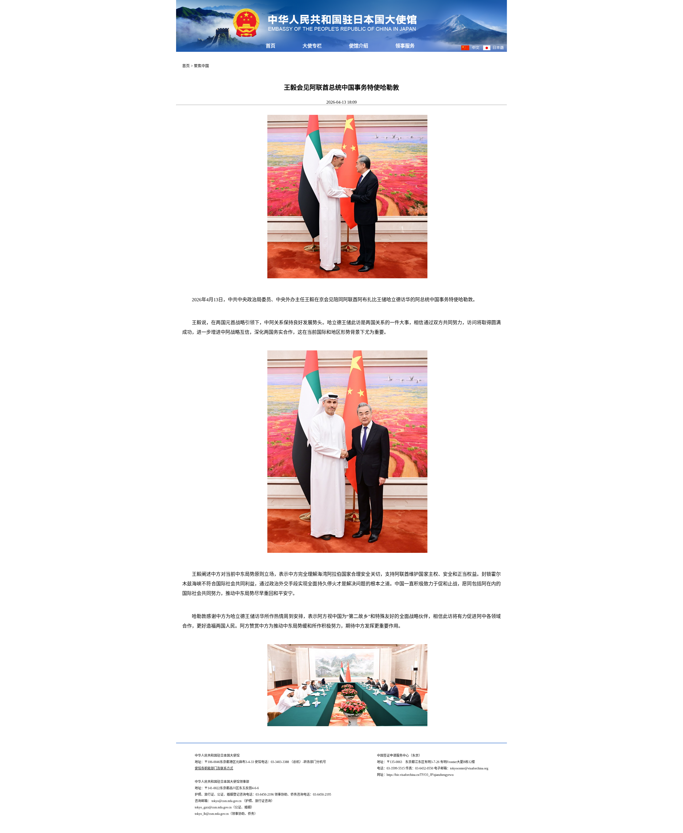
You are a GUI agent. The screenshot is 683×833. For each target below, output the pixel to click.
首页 (270, 46)
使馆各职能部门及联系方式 (214, 768)
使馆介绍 (358, 46)
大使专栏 (312, 46)
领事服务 (405, 46)
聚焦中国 (201, 66)
